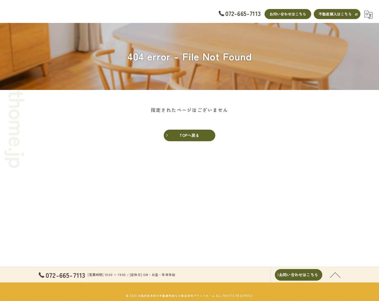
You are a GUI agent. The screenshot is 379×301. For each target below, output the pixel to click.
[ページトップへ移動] (335, 275)
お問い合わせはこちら (288, 13)
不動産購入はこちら (335, 13)
